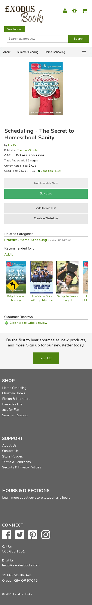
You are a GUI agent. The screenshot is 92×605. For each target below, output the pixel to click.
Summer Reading (27, 52)
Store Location (14, 29)
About (6, 52)
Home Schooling (55, 52)
